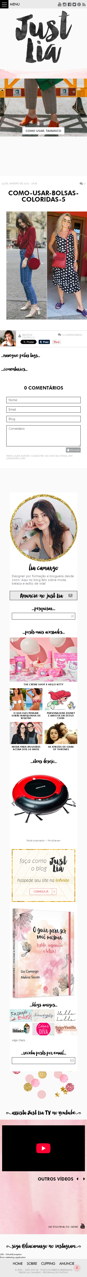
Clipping (48, 1263)
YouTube (60, 4)
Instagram (65, 4)
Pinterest (79, 4)
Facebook (69, 4)
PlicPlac (64, 1273)
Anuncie (66, 1263)
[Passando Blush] (21, 1016)
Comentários (72, 334)
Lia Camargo (34, 1273)
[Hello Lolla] (66, 1016)
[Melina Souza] (43, 1016)
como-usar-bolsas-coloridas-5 (43, 196)
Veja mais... (19, 1040)
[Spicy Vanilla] (66, 1029)
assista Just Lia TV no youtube (43, 1113)
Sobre (32, 1263)
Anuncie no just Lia (41, 596)
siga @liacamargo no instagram (43, 1246)
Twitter (74, 4)
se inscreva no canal (63, 1226)
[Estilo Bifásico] (21, 1029)
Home (18, 1263)
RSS (84, 4)
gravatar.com (15, 458)
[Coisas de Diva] (43, 1029)
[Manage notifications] (77, 1267)
